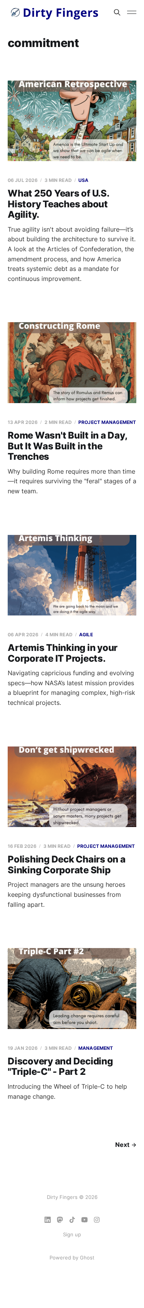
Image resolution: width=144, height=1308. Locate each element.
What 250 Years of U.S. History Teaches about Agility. (58, 204)
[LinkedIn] (48, 1220)
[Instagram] (97, 1220)
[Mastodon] (60, 1220)
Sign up (72, 1234)
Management (95, 1048)
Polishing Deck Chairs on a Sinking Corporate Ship (67, 865)
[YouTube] (84, 1220)
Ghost (87, 1257)
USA (83, 180)
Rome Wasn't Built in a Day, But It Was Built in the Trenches (67, 446)
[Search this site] (117, 12)
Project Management (107, 422)
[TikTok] (72, 1220)
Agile (86, 634)
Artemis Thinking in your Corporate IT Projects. (63, 653)
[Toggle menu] (131, 12)
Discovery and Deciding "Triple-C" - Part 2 (60, 1067)
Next (122, 1144)
